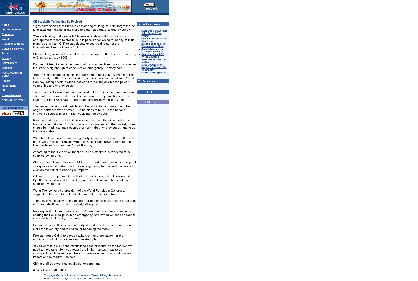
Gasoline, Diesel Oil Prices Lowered (152, 55)
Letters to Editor (12, 29)
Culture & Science (13, 48)
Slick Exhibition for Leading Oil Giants (152, 50)
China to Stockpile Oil (153, 72)
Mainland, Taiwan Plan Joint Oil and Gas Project (154, 33)
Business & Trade (13, 43)
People (6, 80)
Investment (9, 85)
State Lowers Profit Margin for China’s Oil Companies (153, 67)
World (5, 39)
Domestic (8, 34)
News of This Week (13, 100)
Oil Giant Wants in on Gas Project (153, 39)
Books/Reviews (11, 95)
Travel (5, 53)
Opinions (7, 67)
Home (5, 24)
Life (4, 90)
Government (9, 63)
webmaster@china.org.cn (68, 278)
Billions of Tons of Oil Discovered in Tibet (153, 45)
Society (6, 58)
